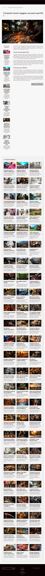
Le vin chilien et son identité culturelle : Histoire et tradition (21, 250)
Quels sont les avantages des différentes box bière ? (9, 424)
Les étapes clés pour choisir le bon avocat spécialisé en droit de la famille (9, 267)
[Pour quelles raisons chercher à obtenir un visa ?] (22, 323)
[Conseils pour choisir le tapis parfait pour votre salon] (22, 227)
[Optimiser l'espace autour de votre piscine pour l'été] (35, 196)
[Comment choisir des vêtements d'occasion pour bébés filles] (10, 211)
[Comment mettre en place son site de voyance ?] (35, 530)
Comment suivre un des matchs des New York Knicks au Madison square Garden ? (34, 424)
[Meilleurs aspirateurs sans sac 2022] (22, 467)
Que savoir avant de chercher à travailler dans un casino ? (21, 506)
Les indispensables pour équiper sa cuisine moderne (22, 218)
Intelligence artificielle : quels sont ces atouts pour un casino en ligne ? (9, 345)
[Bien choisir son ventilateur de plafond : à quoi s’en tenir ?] (22, 307)
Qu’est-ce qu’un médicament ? (20, 553)
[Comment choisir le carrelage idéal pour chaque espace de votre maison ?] (6, 86)
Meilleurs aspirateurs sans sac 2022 (21, 473)
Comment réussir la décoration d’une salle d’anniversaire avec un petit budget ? (22, 457)
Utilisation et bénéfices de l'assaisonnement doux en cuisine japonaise (9, 234)
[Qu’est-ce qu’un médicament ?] (22, 547)
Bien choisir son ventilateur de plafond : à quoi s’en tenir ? (22, 314)
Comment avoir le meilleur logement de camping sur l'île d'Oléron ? (9, 554)
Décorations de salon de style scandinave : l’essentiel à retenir (9, 393)
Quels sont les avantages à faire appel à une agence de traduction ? (22, 377)
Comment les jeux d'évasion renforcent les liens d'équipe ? (22, 203)
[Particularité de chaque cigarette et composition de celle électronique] (35, 450)
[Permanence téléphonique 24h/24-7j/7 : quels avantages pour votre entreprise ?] (10, 323)
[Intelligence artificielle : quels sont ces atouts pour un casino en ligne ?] (10, 338)
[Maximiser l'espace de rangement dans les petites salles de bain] (6, 137)
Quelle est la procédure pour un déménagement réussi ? (22, 440)
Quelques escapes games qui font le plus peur (9, 360)
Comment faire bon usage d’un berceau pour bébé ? (35, 490)
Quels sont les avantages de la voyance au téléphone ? (35, 377)
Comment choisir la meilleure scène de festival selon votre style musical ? (6, 74)
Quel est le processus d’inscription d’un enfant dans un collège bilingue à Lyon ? (35, 299)
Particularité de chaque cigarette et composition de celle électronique (35, 457)
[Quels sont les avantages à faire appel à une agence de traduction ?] (22, 370)
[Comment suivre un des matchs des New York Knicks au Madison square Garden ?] (35, 417)
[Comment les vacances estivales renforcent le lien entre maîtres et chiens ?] (6, 103)
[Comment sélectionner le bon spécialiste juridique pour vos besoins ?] (10, 196)
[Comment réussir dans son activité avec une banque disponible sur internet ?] (35, 515)
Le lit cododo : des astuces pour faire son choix (22, 490)
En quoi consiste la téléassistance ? (21, 297)
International (22, 569)
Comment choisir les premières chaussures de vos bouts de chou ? (35, 345)
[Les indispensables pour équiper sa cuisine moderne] (22, 211)
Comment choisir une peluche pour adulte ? (34, 328)
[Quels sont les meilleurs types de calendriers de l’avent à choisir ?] (10, 434)
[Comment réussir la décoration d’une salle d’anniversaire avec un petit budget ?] (22, 450)
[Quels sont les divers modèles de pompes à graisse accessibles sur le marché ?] (10, 515)
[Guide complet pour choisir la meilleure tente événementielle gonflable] (35, 227)
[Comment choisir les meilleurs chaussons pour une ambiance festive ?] (6, 52)
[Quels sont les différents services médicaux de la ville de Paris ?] (35, 386)
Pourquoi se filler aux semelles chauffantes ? (34, 553)
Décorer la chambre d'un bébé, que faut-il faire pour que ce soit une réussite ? (9, 457)
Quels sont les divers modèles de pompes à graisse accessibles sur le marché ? (9, 522)
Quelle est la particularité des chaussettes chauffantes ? (22, 537)
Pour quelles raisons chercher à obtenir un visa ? (22, 329)
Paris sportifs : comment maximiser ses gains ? (9, 473)
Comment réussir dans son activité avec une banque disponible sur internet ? (34, 522)
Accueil (3, 7)
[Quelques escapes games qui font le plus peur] (10, 354)
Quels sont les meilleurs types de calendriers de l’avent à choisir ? (9, 440)
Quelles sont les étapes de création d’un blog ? (9, 376)
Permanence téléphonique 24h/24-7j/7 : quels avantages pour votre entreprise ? (9, 330)
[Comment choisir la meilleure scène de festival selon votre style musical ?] (6, 69)
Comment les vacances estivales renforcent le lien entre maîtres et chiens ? (6, 109)
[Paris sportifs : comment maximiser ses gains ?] (10, 467)
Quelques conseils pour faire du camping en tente (22, 522)
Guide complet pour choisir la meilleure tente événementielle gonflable (35, 234)
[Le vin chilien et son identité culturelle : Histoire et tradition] (22, 244)
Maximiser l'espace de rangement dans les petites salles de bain (7, 142)
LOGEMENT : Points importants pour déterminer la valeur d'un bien (34, 441)
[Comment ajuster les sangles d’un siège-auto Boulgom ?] (35, 276)
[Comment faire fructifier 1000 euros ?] (22, 386)
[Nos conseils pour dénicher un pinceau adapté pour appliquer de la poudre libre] (10, 484)
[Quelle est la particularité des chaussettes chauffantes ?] (22, 530)
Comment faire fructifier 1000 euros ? (22, 392)
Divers (6, 7)
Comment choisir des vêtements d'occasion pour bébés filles (9, 218)
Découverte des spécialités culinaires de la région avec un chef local (9, 251)
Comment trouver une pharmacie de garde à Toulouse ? (34, 474)
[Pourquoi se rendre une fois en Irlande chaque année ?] (35, 499)
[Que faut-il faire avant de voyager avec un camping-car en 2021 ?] (22, 260)
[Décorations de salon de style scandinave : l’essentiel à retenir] (10, 386)
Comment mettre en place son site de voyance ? (35, 537)
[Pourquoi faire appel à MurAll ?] (10, 276)
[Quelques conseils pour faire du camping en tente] (22, 515)
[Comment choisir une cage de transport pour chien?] (10, 530)
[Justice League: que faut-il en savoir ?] (10, 307)
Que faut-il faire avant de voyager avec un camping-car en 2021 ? (22, 267)
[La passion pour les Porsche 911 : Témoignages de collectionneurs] (35, 244)
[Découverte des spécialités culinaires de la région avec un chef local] (10, 244)
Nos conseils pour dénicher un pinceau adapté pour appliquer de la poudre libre (9, 491)
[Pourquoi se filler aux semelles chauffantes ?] (35, 547)
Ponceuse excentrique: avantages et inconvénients (9, 506)
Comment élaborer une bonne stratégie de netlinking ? (22, 408)
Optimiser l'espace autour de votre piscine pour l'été (34, 203)
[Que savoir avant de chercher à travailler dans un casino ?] (22, 499)
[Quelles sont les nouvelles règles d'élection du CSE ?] (22, 417)
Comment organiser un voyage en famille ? (22, 360)
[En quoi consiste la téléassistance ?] (22, 291)
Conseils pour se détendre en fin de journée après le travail (22, 345)
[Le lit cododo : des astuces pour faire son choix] (22, 484)
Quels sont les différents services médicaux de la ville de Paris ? (35, 393)
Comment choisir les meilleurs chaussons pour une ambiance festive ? (7, 57)
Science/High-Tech (22, 572)
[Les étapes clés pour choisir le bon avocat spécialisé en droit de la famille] (10, 260)
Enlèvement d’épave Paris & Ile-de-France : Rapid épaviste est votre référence (35, 267)
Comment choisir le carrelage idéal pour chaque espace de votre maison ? (6, 91)
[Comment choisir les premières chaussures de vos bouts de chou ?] (35, 338)
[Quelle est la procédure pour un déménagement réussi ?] (22, 434)
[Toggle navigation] (2, 2)
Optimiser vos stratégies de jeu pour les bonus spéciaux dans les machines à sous (6, 125)
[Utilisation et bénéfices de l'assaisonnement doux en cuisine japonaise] (10, 227)
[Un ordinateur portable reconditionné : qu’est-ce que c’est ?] (35, 307)
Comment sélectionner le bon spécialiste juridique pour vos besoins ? (10, 203)
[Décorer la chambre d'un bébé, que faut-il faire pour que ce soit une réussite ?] (10, 450)
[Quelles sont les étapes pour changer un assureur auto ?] (10, 291)
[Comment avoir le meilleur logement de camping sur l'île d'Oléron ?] (10, 547)
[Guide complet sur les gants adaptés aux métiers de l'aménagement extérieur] (35, 211)
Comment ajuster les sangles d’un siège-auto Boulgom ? (34, 283)
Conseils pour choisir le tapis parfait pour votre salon (22, 234)
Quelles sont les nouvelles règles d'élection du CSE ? (21, 424)
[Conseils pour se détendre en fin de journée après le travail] (22, 338)
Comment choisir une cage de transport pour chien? (9, 537)
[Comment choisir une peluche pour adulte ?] (35, 323)
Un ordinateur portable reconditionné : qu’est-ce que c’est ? (35, 314)
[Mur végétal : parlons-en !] (22, 276)
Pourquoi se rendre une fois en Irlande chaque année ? (34, 506)
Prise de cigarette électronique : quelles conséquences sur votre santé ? (34, 409)
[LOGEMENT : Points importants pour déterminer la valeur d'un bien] (35, 434)
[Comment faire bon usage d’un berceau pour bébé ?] (35, 484)
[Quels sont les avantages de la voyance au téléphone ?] (35, 370)
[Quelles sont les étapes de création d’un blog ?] (10, 370)
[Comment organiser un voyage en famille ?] (22, 354)
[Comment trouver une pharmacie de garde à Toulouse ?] (35, 467)
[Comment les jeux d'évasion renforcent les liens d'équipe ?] (22, 196)
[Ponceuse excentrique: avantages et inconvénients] (10, 499)
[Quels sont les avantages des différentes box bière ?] (10, 417)
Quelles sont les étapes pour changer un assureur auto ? (9, 298)
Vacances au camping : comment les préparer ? (9, 407)
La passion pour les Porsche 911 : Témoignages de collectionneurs (33, 251)
